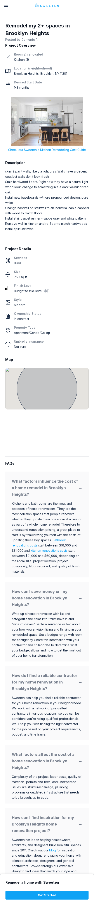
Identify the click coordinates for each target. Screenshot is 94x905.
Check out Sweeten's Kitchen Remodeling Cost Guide (47, 150)
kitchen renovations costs (49, 550)
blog (52, 850)
